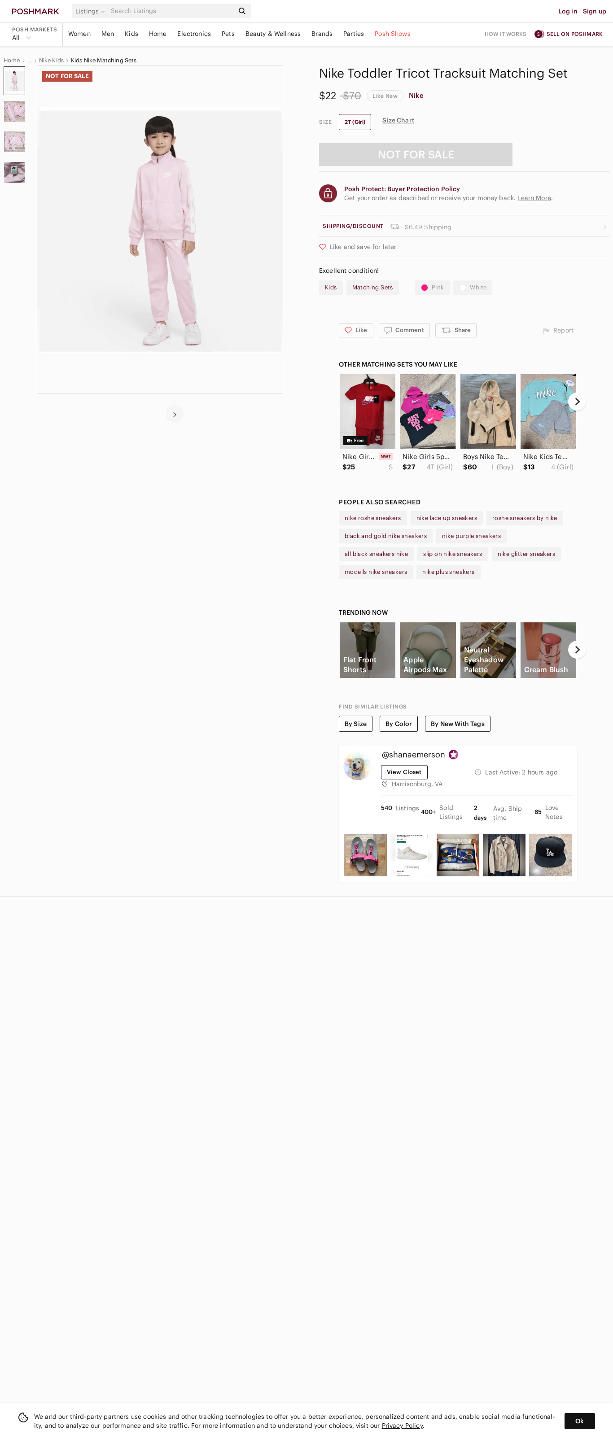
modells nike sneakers (376, 572)
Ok (579, 1421)
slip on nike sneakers (452, 554)
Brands (322, 34)
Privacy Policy (402, 1426)
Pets (228, 34)
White (478, 287)
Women (79, 34)
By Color (398, 724)
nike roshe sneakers (373, 518)
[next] (175, 414)
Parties (353, 34)
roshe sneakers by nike (524, 518)
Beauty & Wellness (273, 34)
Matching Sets (372, 287)
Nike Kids (51, 60)
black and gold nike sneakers (386, 536)
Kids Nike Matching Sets (103, 60)
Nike (416, 95)
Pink (438, 287)
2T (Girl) (355, 121)
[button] (91, 11)
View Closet (404, 772)
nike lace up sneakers (446, 518)
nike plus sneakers (448, 572)
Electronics (194, 34)
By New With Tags (457, 724)
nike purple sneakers (471, 536)
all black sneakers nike (376, 554)
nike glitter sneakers (526, 554)
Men (107, 34)
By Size (356, 724)
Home (158, 34)
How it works (506, 34)
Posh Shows (393, 34)
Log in (568, 11)
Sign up (594, 11)
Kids (131, 34)
